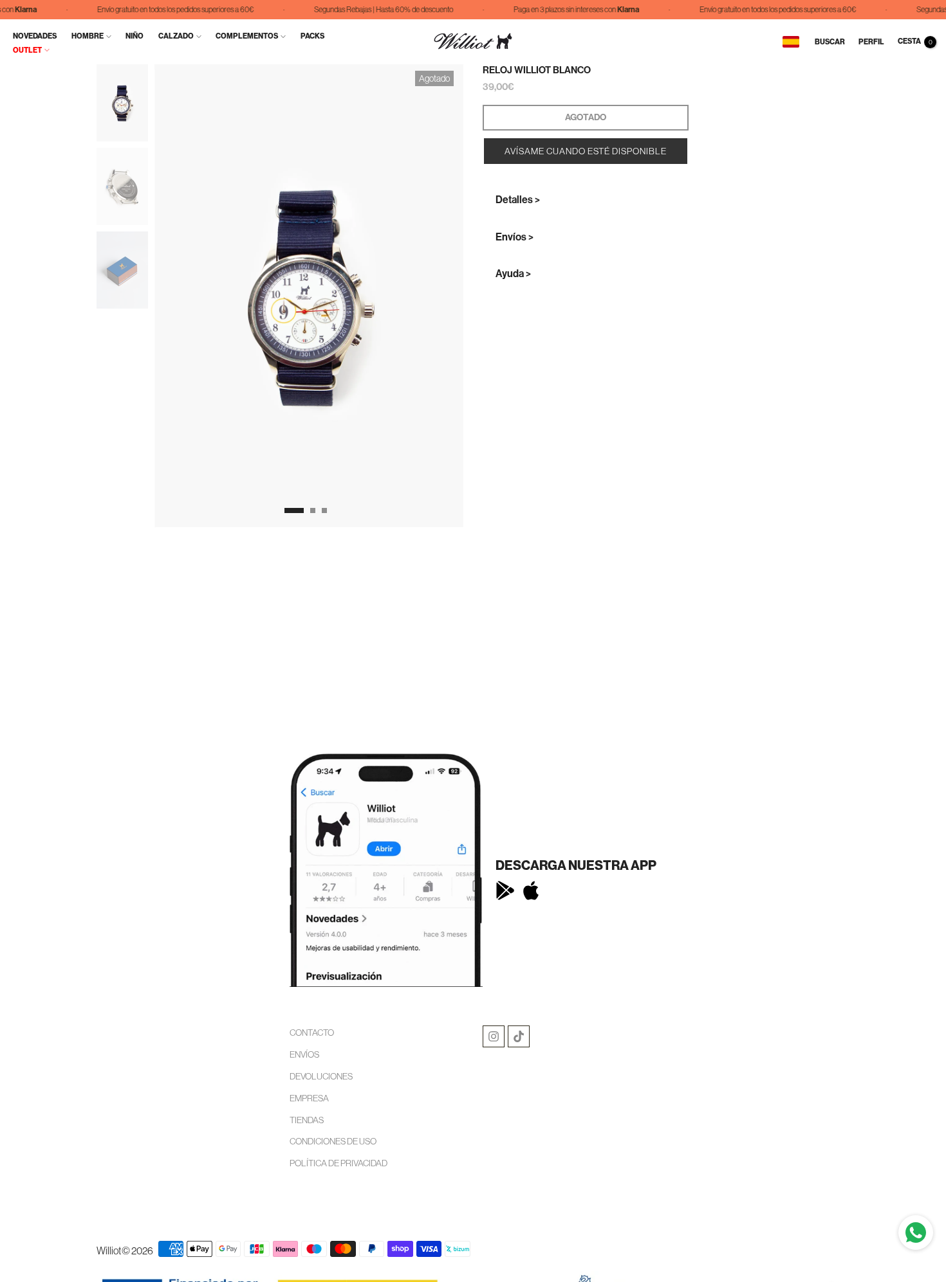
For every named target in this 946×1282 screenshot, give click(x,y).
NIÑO (134, 36)
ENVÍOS (304, 1054)
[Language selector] (790, 41)
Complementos (247, 36)
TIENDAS (307, 1120)
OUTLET (27, 50)
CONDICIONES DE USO (333, 1141)
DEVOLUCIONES (321, 1076)
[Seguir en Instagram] (494, 1036)
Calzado (176, 36)
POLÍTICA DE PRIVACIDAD (338, 1163)
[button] (586, 151)
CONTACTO (312, 1032)
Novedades (35, 36)
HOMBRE (87, 36)
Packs (312, 36)
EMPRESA (309, 1098)
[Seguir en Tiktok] (519, 1036)
